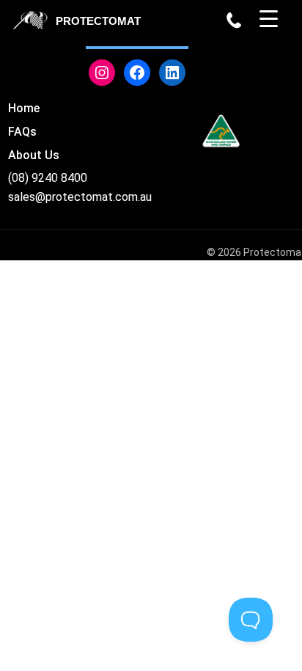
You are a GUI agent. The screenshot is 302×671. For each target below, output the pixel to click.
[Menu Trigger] (268, 18)
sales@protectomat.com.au (80, 197)
